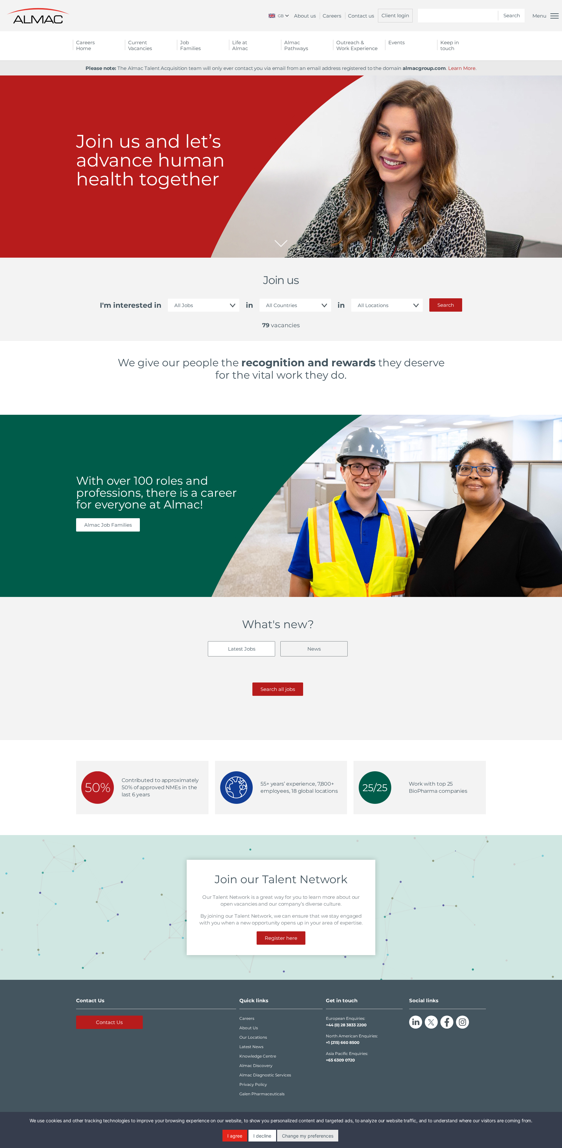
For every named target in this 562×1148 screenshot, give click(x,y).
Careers (332, 16)
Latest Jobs (241, 649)
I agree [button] (234, 1136)
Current (140, 45)
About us (305, 16)
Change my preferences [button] (307, 1136)
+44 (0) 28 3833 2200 (346, 1024)
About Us (248, 1027)
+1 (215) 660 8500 (342, 1042)
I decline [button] (262, 1136)
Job (190, 45)
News (314, 649)
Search (445, 305)
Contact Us (109, 1022)
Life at (240, 45)
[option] (281, 166)
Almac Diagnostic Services (265, 1075)
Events (396, 42)
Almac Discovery (256, 1065)
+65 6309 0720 (340, 1060)
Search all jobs (278, 689)
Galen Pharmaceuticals (262, 1093)
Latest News (251, 1046)
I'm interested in (130, 305)
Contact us (361, 16)
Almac (296, 45)
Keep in (449, 45)
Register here (281, 938)
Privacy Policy (253, 1084)
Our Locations (253, 1037)
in (249, 305)
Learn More (461, 68)
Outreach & (357, 45)
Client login (395, 15)
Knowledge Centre (257, 1056)
